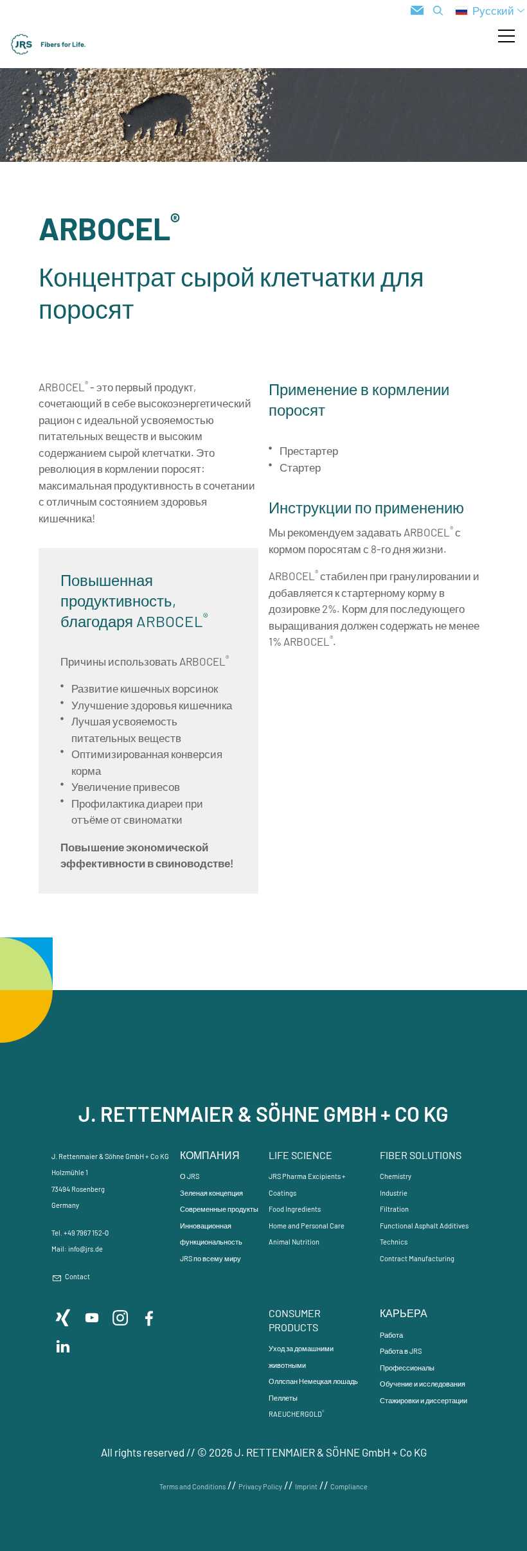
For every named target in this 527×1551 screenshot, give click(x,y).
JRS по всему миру (210, 1258)
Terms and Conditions (192, 1486)
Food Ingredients (295, 1209)
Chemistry (395, 1176)
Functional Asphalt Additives (424, 1225)
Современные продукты (219, 1209)
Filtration (394, 1209)
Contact (77, 1276)
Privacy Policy (260, 1486)
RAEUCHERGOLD (296, 1414)
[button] (506, 36)
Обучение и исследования (422, 1383)
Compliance (349, 1486)
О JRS (189, 1176)
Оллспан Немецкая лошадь (313, 1381)
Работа (391, 1335)
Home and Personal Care (306, 1225)
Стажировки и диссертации (423, 1400)
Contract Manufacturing (417, 1258)
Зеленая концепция (211, 1193)
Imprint (306, 1486)
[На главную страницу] (48, 44)
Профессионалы (407, 1367)
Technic (392, 1241)
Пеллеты (283, 1398)
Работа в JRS (401, 1351)
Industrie (393, 1193)
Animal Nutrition (294, 1241)
